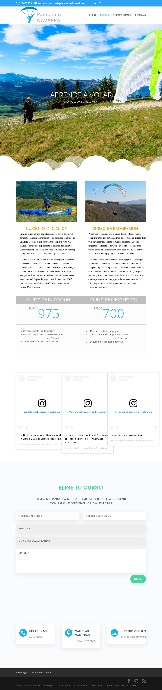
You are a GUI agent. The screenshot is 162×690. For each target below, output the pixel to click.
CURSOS (104, 15)
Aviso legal (22, 672)
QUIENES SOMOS (122, 15)
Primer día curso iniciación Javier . (128, 435)
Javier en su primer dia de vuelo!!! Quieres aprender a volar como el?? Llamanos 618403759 (86, 439)
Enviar (138, 578)
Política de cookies (42, 672)
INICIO (92, 15)
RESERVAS (140, 15)
